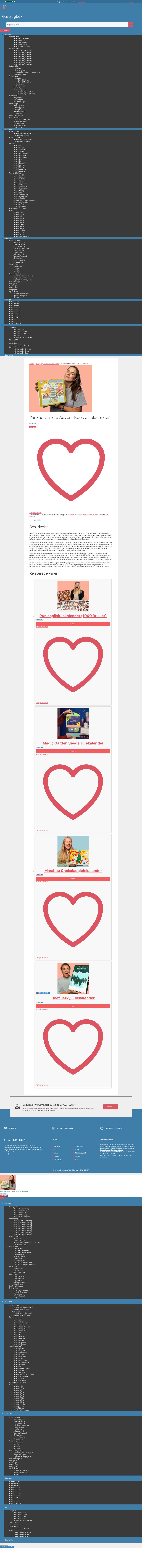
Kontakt (131, 2)
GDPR (77, 1149)
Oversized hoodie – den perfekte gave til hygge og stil (117, 1146)
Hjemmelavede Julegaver (23, 337)
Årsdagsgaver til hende (22, 141)
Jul (6, 325)
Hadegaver (17, 298)
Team (55, 1149)
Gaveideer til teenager (21, 236)
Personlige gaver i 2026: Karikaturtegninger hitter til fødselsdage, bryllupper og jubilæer (117, 1149)
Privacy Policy (79, 1146)
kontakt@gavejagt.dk (65, 1128)
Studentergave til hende (26, 94)
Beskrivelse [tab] (37, 520)
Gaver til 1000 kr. (15, 323)
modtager (39, 364)
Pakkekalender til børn (21, 353)
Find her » (32, 427)
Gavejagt (57, 1146)
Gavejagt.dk (12, 16)
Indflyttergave (18, 127)
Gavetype (8, 1413)
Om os (122, 2)
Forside (31, 364)
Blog (76, 1159)
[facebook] (5, 1154)
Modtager (8, 1301)
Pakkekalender (81, 515)
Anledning (8, 1203)
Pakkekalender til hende (51, 364)
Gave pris (8, 1478)
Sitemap (77, 1156)
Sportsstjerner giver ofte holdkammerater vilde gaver (117, 1144)
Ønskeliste (9, 355)
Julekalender (72, 515)
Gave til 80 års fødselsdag (23, 64)
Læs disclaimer (81, 2)
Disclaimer (57, 1159)
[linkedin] (8, 1154)
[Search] (130, 24)
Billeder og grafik (80, 1153)
